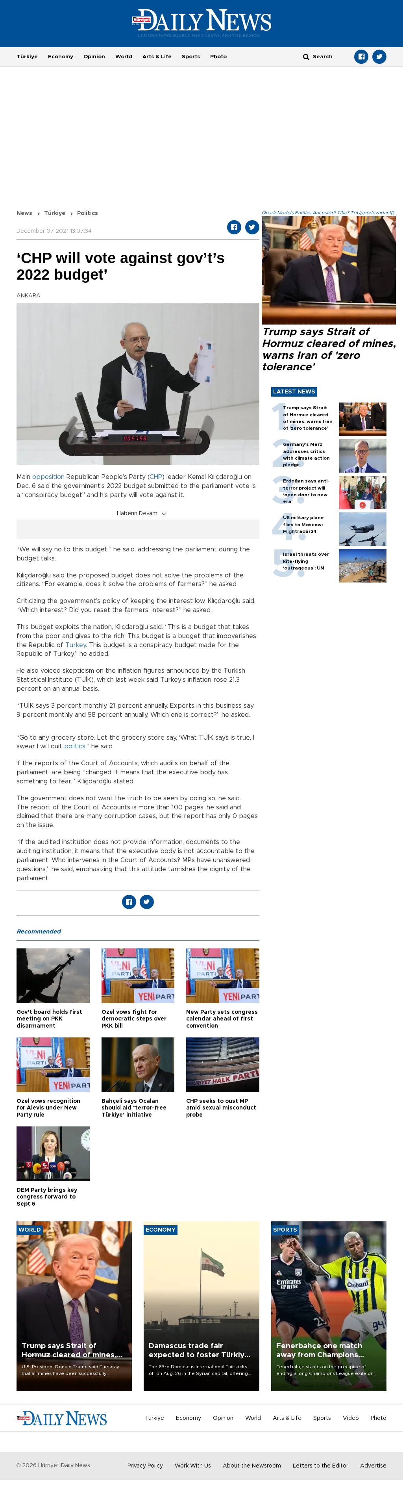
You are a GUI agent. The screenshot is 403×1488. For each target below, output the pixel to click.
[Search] (306, 56)
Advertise (373, 1466)
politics (74, 746)
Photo (218, 56)
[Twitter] (379, 57)
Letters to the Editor (320, 1466)
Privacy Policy (145, 1466)
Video (351, 1418)
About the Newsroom (252, 1466)
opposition (48, 477)
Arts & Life (157, 56)
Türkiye (27, 56)
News (24, 213)
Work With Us (193, 1466)
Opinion (94, 56)
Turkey (75, 645)
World (123, 56)
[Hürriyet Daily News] (202, 23)
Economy (60, 56)
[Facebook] (361, 57)
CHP (156, 477)
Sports (191, 56)
